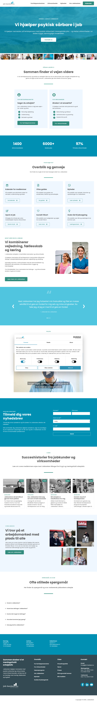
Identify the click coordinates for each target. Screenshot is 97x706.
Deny (26, 367)
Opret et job (11, 224)
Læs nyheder (74, 200)
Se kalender (11, 200)
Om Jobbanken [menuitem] (39, 673)
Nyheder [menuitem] (37, 676)
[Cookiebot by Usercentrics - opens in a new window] (74, 337)
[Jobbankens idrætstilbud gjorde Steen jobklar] (13, 494)
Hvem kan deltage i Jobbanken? (17, 608)
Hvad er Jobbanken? (13, 603)
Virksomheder (52, 3)
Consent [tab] (25, 342)
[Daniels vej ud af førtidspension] (83, 494)
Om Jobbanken (74, 3)
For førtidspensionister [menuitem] (41, 664)
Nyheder (63, 3)
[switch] (40, 361)
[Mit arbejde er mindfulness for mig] (60, 494)
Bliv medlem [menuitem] (61, 676)
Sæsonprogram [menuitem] (39, 670)
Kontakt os (48, 40)
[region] (48, 306)
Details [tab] (48, 342)
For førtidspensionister (27, 123)
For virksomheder (61, 123)
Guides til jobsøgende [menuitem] (41, 680)
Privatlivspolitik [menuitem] (62, 664)
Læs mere (42, 224)
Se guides (42, 200)
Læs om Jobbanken (14, 552)
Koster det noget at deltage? (16, 614)
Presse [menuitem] (59, 670)
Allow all (70, 367)
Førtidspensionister (38, 3)
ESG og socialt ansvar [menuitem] (64, 673)
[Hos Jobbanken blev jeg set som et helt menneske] (37, 494)
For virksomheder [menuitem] (39, 667)
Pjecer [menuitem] (59, 667)
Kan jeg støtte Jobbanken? (15, 625)
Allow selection (48, 367)
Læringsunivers (74, 224)
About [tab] (71, 342)
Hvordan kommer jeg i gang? (16, 619)
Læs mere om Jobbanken (16, 279)
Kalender (88, 3)
